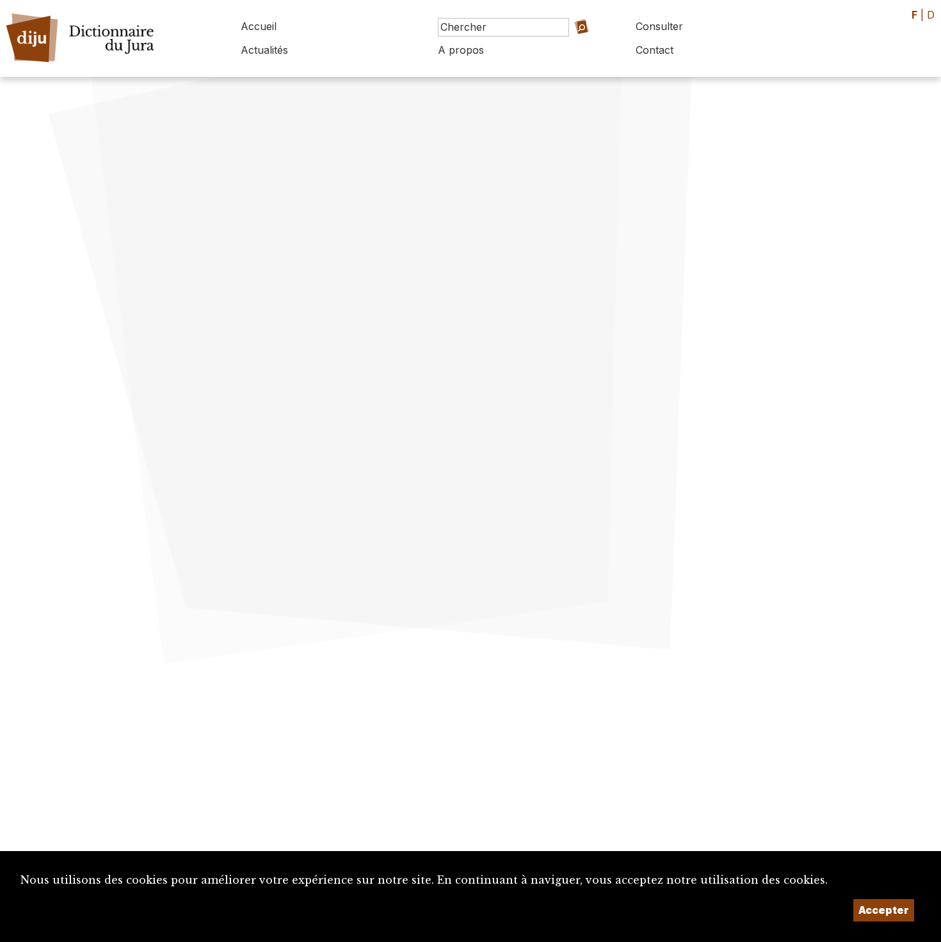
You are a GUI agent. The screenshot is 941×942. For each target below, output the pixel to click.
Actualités (264, 50)
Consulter (659, 26)
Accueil (259, 26)
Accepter (883, 910)
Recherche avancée (563, 45)
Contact (654, 50)
